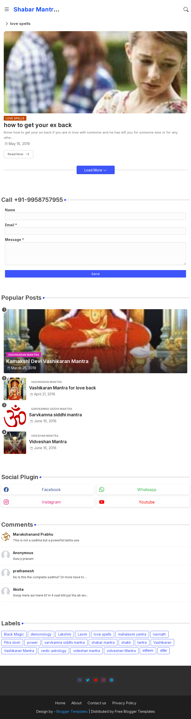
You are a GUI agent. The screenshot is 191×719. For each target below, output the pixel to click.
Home (60, 703)
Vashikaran (162, 642)
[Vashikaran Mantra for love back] (15, 389)
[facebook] (80, 680)
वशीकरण (148, 650)
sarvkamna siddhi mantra (65, 642)
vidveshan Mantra (121, 650)
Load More (93, 170)
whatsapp (146, 489)
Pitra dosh (12, 642)
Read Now (15, 154)
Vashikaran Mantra (19, 650)
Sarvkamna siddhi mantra (55, 414)
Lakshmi (64, 634)
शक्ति (163, 650)
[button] (186, 9)
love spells (102, 634)
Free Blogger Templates (135, 711)
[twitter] (88, 680)
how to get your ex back (38, 125)
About (76, 703)
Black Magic (14, 634)
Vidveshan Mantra (48, 441)
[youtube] (96, 680)
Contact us (97, 703)
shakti (126, 642)
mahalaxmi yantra (132, 634)
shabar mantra (103, 642)
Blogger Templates (72, 711)
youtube (147, 502)
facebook (51, 489)
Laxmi (82, 634)
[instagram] (103, 680)
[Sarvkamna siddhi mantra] (15, 416)
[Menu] (6, 9)
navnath (159, 634)
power (32, 642)
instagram (51, 502)
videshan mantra (86, 650)
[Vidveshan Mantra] (15, 442)
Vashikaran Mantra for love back (62, 387)
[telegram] (111, 680)
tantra (142, 642)
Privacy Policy (124, 703)
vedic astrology (53, 650)
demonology (41, 634)
